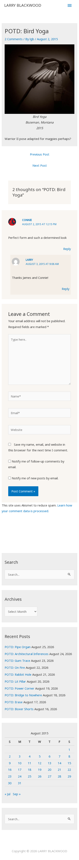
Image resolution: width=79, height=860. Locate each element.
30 (9, 783)
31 (19, 783)
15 (69, 763)
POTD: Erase (14, 702)
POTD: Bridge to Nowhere (23, 695)
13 (49, 763)
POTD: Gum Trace (17, 660)
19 (39, 769)
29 (69, 776)
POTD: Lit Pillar (15, 681)
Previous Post (39, 154)
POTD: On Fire (15, 667)
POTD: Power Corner (19, 688)
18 (29, 769)
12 (39, 763)
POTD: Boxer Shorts (19, 709)
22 (69, 769)
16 (9, 769)
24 (19, 776)
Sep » (17, 794)
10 (19, 763)
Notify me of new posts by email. (35, 478)
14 (59, 763)
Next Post (39, 165)
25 (29, 776)
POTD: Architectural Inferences (26, 654)
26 (39, 776)
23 (9, 776)
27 (49, 776)
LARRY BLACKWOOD (22, 5)
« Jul (7, 794)
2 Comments (14, 39)
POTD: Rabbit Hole (18, 674)
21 (59, 769)
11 (29, 763)
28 (59, 776)
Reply (67, 249)
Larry (29, 259)
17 (19, 769)
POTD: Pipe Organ (18, 647)
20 (49, 769)
